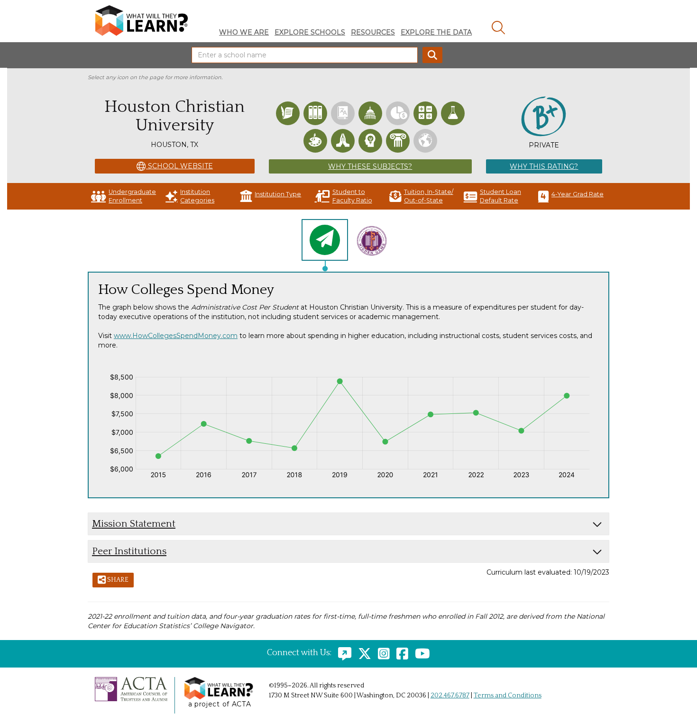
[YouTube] (420, 653)
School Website (179, 166)
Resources (373, 32)
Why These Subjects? (370, 166)
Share (117, 580)
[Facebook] (400, 653)
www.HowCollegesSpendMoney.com (176, 335)
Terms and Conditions (507, 695)
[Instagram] (381, 653)
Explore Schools (310, 32)
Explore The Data (436, 32)
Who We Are (244, 32)
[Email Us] (342, 653)
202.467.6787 (450, 695)
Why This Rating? (544, 166)
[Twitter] (362, 653)
